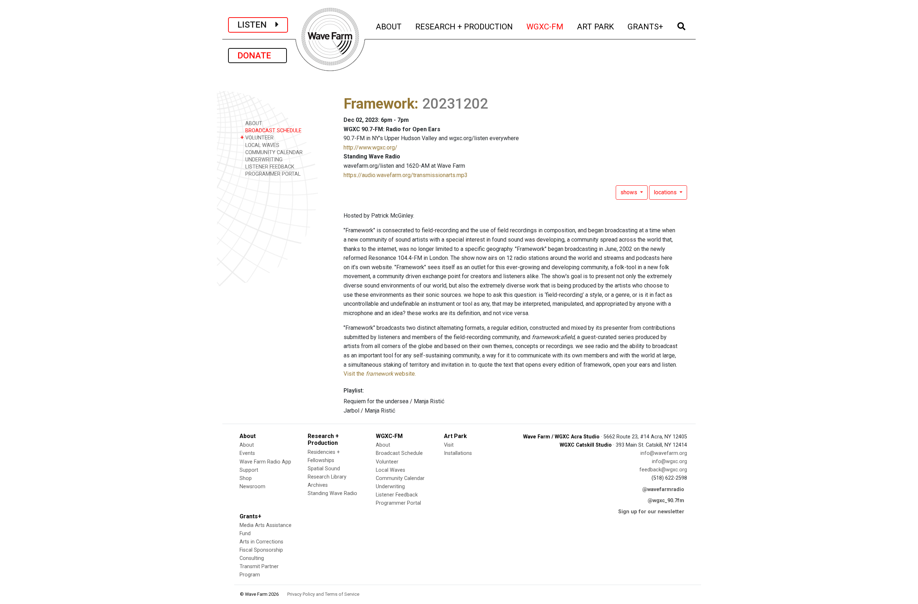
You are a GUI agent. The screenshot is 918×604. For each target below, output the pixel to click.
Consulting (252, 558)
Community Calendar (400, 478)
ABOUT (389, 26)
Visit (449, 445)
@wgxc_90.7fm (666, 501)
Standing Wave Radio (332, 493)
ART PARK (596, 26)
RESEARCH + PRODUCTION (464, 26)
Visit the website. (380, 373)
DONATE (257, 56)
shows (629, 192)
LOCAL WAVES (261, 145)
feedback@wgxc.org (663, 470)
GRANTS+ (645, 26)
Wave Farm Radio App (265, 462)
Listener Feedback (397, 495)
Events (247, 453)
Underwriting (390, 487)
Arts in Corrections (261, 542)
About (247, 445)
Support (249, 470)
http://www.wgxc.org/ (370, 147)
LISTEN (256, 25)
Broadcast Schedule (399, 453)
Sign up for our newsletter (651, 512)
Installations (458, 453)
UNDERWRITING (263, 160)
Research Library (327, 477)
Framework (379, 103)
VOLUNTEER (257, 137)
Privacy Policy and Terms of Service (323, 594)
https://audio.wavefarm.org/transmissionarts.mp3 (406, 175)
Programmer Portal (398, 503)
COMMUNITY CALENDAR (273, 152)
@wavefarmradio (663, 489)
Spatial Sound (324, 469)
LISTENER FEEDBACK (269, 167)
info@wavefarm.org (663, 453)
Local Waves (390, 470)
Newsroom (252, 487)
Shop (246, 478)
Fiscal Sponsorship (261, 550)
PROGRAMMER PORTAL (272, 174)
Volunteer (387, 462)
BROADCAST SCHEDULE (273, 131)
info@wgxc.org (669, 461)
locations (666, 192)
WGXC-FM (545, 26)
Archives (318, 485)
